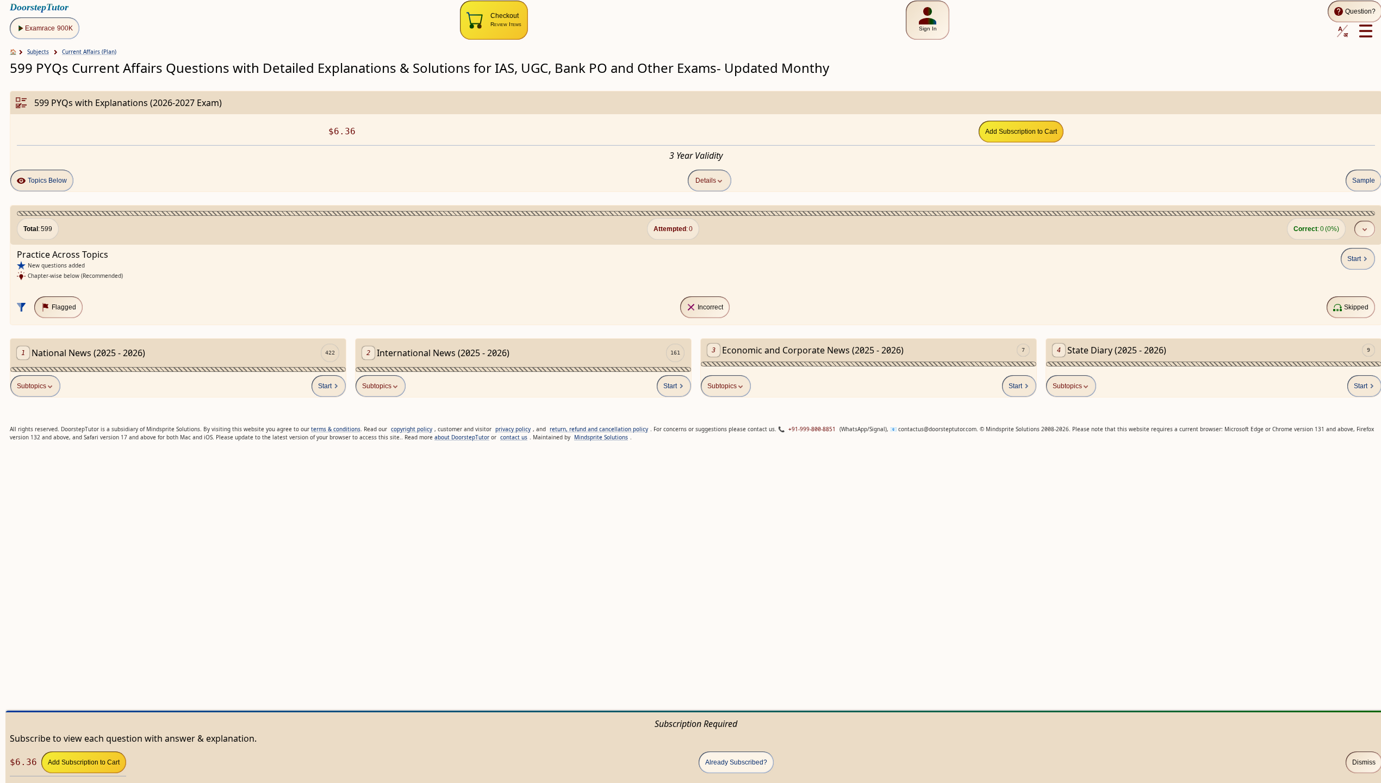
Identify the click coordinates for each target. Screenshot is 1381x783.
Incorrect (710, 307)
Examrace (49, 28)
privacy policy (513, 429)
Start (1354, 259)
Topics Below (47, 180)
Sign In (928, 29)
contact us (513, 437)
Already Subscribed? (736, 762)
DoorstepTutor (39, 7)
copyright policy (411, 429)
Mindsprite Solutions (601, 437)
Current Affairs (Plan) (89, 51)
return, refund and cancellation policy (599, 429)
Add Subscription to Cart (1021, 131)
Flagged (64, 307)
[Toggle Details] (1364, 229)
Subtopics (31, 386)
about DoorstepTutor (461, 437)
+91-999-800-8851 (812, 429)
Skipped (1356, 307)
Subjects (38, 51)
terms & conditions (335, 429)
